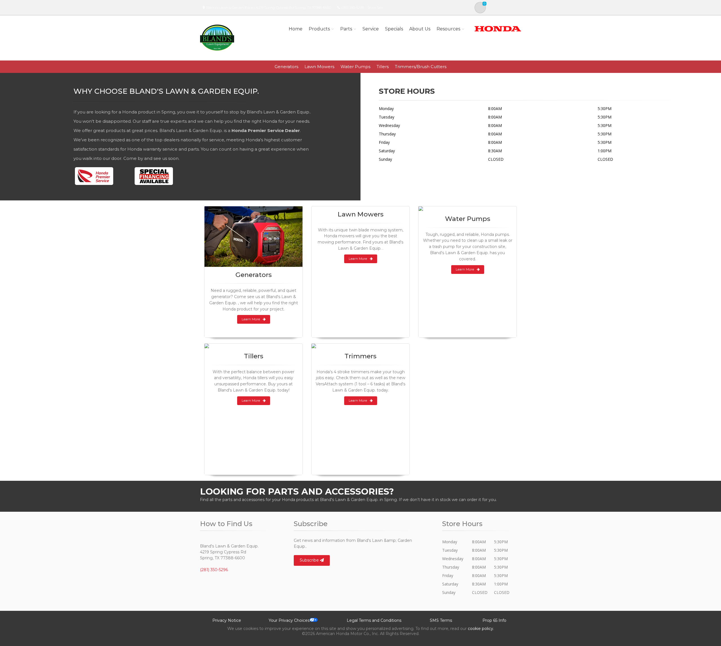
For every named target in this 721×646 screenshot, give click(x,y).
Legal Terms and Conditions (374, 620)
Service (370, 29)
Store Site (375, 7)
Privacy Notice (226, 620)
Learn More (251, 319)
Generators (286, 66)
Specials (394, 29)
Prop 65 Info (494, 620)
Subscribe (310, 560)
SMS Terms (441, 620)
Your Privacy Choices (289, 620)
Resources (448, 29)
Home (295, 29)
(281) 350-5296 (352, 7)
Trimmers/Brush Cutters (420, 66)
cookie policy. (481, 628)
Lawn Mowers (319, 66)
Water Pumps (355, 66)
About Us (419, 29)
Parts (346, 29)
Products (319, 29)
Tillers (383, 66)
